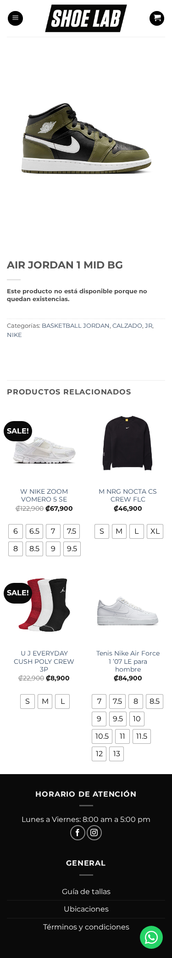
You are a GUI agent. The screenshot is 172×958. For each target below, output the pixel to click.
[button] (15, 18)
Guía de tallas (86, 891)
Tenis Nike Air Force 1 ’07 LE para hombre (128, 661)
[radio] (15, 531)
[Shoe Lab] (86, 18)
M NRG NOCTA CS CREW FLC (128, 495)
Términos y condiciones (86, 927)
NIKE (14, 334)
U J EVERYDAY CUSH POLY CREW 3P (44, 661)
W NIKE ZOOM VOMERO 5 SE (44, 495)
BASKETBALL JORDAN (76, 325)
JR (148, 325)
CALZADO (127, 325)
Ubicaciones (86, 909)
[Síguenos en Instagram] (94, 832)
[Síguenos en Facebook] (77, 832)
